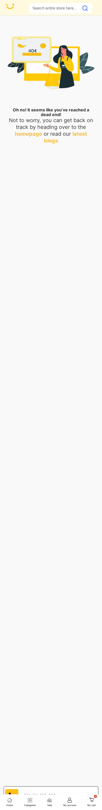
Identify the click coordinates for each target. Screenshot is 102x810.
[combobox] (54, 8)
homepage (28, 134)
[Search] (85, 8)
